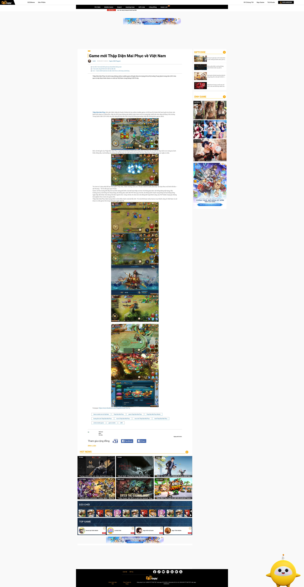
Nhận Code (216, 58)
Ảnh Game (200, 96)
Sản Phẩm (41, 2)
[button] (191, 515)
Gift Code (142, 7)
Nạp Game (260, 2)
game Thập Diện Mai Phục (135, 414)
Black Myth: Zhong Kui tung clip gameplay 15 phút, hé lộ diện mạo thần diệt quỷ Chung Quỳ (134, 476)
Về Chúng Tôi (248, 2)
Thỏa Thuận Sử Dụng (127, 583)
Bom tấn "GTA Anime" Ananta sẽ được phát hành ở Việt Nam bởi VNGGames (174, 476)
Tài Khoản (271, 2)
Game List (164, 7)
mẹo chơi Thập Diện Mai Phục (142, 418)
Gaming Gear (130, 7)
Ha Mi (94, 61)
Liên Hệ (125, 572)
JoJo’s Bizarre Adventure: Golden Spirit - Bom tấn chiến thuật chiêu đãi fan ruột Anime (151, 10)
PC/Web (81, 457)
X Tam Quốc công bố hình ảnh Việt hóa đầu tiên (104, 68)
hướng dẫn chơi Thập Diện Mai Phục (102, 418)
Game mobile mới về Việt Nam (101, 414)
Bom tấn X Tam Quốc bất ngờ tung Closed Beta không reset (106, 66)
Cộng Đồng (153, 7)
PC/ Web (97, 7)
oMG (121, 422)
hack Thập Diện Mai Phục (160, 418)
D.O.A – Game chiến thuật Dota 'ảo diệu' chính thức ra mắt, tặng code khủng (110, 70)
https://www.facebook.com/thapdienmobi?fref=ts (114, 408)
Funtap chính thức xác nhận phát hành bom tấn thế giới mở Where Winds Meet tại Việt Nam (96, 476)
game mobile (112, 422)
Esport (119, 7)
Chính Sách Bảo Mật (113, 583)
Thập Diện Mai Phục (119, 414)
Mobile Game (108, 7)
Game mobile (82, 479)
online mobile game (98, 422)
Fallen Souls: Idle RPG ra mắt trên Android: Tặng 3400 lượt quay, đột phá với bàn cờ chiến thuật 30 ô (135, 498)
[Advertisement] (152, 38)
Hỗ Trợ (131, 572)
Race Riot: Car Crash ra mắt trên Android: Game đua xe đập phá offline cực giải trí (174, 498)
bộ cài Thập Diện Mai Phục (123, 418)
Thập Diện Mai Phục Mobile (153, 414)
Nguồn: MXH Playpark (114, 61)
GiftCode (199, 52)
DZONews (31, 2)
